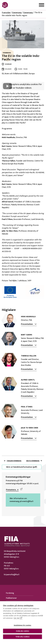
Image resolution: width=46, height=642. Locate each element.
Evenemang (17, 12)
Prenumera (11, 489)
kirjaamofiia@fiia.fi (11, 574)
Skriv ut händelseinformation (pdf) (21, 467)
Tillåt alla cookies (22, 637)
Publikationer (11, 598)
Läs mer (16, 618)
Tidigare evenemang (14, 461)
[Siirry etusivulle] (13, 5)
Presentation (27, 324)
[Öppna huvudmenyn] (41, 5)
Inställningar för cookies (22, 625)
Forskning (10, 593)
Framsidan (6, 12)
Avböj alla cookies (22, 631)
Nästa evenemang (32, 461)
